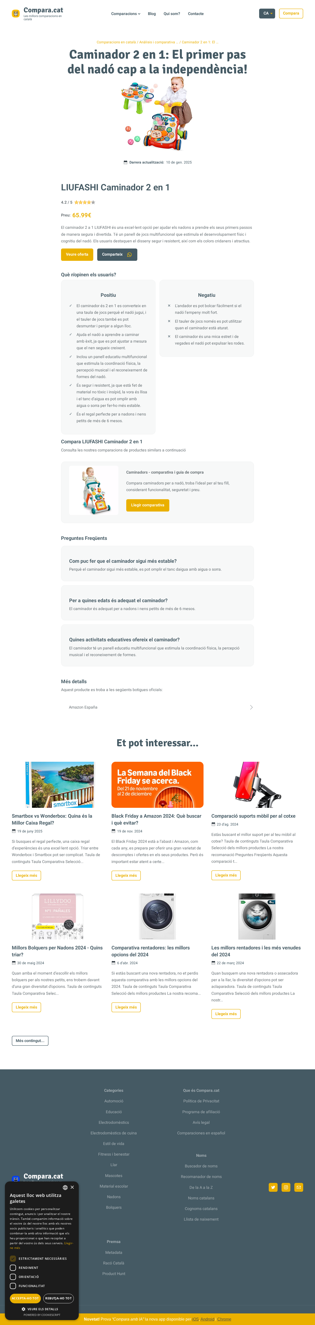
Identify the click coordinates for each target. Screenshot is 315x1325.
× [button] (72, 1187)
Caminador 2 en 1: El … (200, 42)
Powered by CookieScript (42, 1315)
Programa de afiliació (201, 1112)
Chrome (224, 1319)
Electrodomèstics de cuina (114, 1133)
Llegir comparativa (147, 505)
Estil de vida (113, 1144)
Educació (114, 1112)
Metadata (113, 1253)
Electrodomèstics (114, 1123)
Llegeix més (26, 875)
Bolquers (114, 1207)
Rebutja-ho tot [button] (58, 1298)
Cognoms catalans (201, 1209)
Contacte (196, 14)
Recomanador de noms (201, 1177)
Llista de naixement (201, 1219)
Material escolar (114, 1186)
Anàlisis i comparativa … (158, 42)
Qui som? (172, 14)
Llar (113, 1165)
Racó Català (113, 1263)
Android (207, 1319)
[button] (42, 1309)
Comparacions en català (116, 42)
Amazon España (83, 707)
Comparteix (112, 254)
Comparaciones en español (201, 1133)
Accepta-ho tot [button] (25, 1298)
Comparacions (124, 14)
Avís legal (201, 1123)
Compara (291, 13)
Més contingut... (30, 1041)
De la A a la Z (201, 1188)
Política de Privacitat (201, 1101)
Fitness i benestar (113, 1154)
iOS (195, 1319)
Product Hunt (113, 1274)
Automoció (113, 1101)
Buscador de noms (201, 1166)
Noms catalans (201, 1198)
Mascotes (113, 1176)
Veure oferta (77, 254)
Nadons (114, 1197)
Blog (152, 14)
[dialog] (42, 1250)
